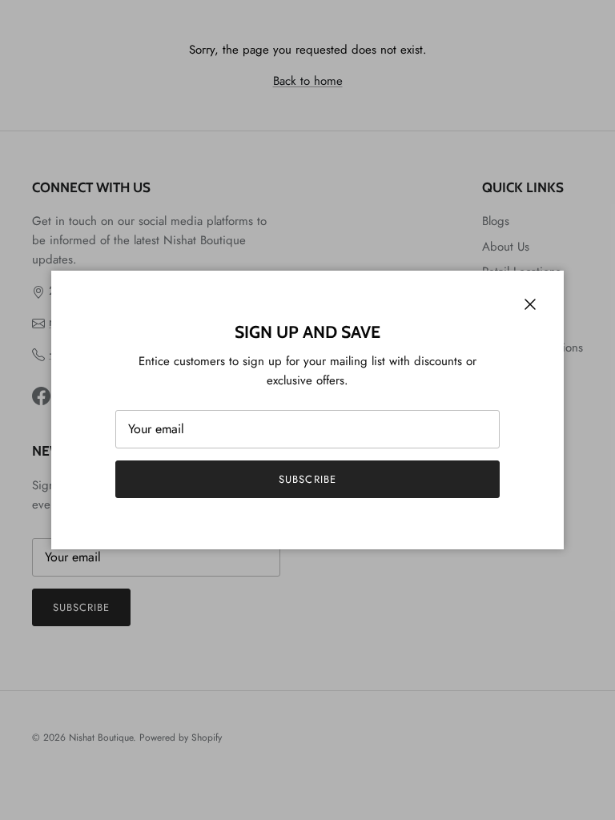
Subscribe (307, 479)
